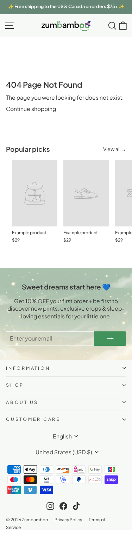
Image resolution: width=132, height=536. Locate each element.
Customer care (33, 419)
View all (111, 149)
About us (22, 402)
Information (28, 368)
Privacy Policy (68, 519)
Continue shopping (31, 108)
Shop (15, 385)
